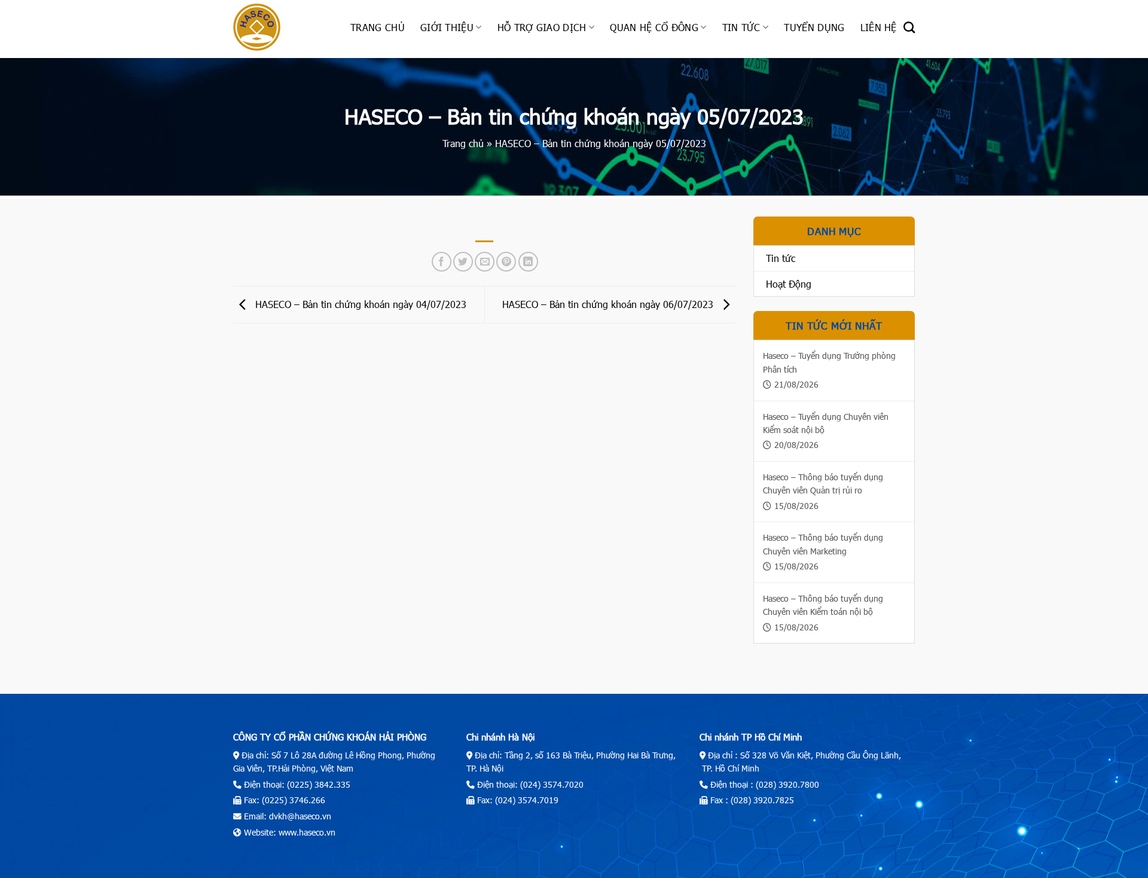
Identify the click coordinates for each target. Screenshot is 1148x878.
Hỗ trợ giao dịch (542, 27)
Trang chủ (377, 27)
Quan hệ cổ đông (654, 27)
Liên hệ (878, 27)
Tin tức (741, 27)
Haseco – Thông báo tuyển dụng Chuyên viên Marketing (823, 544)
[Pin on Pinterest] (506, 262)
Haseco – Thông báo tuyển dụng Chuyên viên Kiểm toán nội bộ (823, 605)
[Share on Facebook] (441, 262)
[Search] (909, 27)
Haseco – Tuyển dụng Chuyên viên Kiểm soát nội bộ (826, 423)
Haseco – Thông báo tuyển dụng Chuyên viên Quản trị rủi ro (823, 483)
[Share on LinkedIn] (528, 262)
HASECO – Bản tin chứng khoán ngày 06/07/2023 (609, 303)
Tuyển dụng (814, 27)
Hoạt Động (788, 284)
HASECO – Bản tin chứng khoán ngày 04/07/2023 (359, 303)
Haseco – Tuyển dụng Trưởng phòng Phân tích (829, 362)
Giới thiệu (447, 27)
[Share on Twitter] (463, 262)
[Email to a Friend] (484, 262)
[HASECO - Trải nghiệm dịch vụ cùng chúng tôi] (282, 27)
